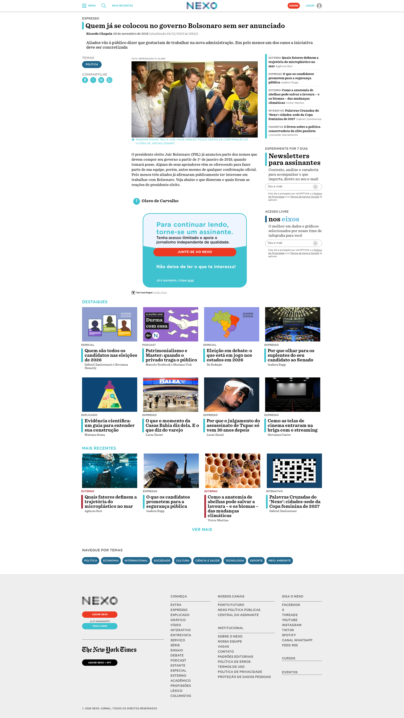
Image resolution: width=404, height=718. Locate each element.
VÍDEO (175, 625)
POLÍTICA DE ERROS (234, 661)
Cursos (288, 658)
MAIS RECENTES (122, 5)
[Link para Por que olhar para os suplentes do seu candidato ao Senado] (292, 324)
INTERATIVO (180, 630)
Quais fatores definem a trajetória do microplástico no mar (293, 62)
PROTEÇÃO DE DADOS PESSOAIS (244, 677)
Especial (87, 344)
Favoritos (275, 127)
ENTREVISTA (180, 635)
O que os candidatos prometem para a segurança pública (291, 78)
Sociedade (162, 560)
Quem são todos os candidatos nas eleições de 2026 (111, 355)
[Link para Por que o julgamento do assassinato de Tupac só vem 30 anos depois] (231, 394)
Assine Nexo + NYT (99, 662)
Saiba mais (160, 292)
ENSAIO (176, 650)
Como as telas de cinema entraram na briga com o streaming (293, 425)
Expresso (275, 74)
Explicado (89, 415)
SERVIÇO (177, 640)
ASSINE (293, 5)
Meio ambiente (279, 560)
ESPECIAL (178, 670)
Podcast (149, 344)
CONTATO (226, 651)
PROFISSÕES (180, 685)
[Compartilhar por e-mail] (101, 80)
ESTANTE (177, 665)
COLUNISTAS (180, 696)
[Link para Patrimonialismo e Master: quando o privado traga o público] (170, 324)
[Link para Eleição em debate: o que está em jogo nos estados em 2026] (231, 324)
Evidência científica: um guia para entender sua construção (110, 425)
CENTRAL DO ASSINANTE (238, 615)
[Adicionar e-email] (315, 186)
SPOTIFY (289, 635)
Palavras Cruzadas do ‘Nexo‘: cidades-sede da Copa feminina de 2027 (293, 115)
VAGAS (223, 646)
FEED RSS (290, 645)
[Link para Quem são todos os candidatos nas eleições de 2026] (109, 324)
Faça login (100, 626)
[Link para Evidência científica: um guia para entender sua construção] (109, 394)
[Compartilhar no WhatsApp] (109, 80)
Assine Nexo (100, 614)
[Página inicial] (202, 5)
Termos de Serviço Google (304, 196)
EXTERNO (178, 675)
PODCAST (178, 660)
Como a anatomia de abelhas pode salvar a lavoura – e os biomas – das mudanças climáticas (233, 506)
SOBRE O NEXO (230, 636)
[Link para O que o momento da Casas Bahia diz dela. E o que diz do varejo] (170, 394)
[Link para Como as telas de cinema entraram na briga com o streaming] (292, 394)
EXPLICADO (179, 615)
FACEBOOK (291, 605)
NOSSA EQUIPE (230, 641)
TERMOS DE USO (231, 667)
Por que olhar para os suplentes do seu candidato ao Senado (291, 355)
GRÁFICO (178, 620)
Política (92, 64)
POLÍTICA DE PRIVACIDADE (240, 672)
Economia (111, 560)
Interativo (276, 110)
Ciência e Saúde (207, 560)
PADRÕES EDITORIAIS (235, 656)
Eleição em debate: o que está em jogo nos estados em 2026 (229, 355)
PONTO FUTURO (231, 605)
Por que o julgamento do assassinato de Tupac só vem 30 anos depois (233, 425)
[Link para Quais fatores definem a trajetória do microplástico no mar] (109, 470)
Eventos (290, 672)
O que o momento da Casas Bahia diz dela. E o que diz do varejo (172, 425)
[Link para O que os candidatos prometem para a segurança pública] (171, 470)
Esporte (256, 560)
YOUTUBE (290, 620)
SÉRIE (175, 645)
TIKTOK (288, 630)
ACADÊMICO (180, 680)
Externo (274, 57)
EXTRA (175, 605)
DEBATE (177, 655)
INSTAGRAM (292, 625)
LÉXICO (176, 691)
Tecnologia (235, 560)
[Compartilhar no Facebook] (85, 80)
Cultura (182, 560)
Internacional (136, 560)
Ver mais (202, 529)
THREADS (290, 615)
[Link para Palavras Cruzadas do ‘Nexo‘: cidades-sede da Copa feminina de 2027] (294, 470)
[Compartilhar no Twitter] (93, 80)
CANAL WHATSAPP (297, 640)
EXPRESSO (178, 610)
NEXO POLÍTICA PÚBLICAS (239, 610)
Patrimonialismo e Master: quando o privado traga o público (171, 355)
